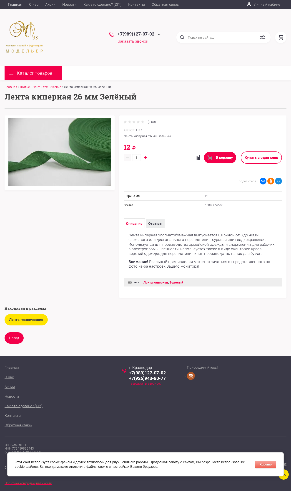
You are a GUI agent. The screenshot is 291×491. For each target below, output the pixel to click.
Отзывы (155, 223)
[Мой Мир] (278, 181)
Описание (134, 223)
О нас (33, 4)
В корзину (224, 157)
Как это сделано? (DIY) (102, 4)
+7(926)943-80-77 (147, 378)
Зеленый (176, 282)
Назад (14, 338)
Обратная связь (165, 4)
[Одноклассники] (270, 181)
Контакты (136, 4)
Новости (69, 4)
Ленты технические (47, 87)
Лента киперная (155, 282)
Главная (15, 4)
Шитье (25, 87)
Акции (50, 4)
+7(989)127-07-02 (147, 373)
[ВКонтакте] (263, 181)
